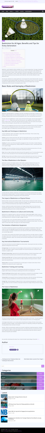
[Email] (17, 350)
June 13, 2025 (11, 413)
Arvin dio (11, 347)
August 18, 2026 (12, 398)
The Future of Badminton (9, 65)
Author (4, 66)
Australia (4, 388)
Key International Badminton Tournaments (13, 61)
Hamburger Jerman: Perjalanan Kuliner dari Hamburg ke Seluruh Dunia (11, 359)
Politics (22, 11)
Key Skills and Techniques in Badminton (12, 54)
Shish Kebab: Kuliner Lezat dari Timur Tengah (33, 359)
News (7, 11)
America (3, 377)
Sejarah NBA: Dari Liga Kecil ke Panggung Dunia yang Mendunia (21, 411)
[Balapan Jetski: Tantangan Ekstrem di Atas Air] (4, 397)
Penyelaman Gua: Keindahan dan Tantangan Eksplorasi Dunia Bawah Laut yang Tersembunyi (24, 418)
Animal (3, 381)
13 (40, 380)
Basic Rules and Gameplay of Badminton (11, 52)
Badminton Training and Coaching (11, 63)
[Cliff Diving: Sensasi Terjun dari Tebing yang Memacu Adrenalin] (4, 404)
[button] (13, 11)
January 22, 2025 (12, 420)
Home (3, 11)
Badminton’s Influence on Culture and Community (14, 58)
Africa (3, 373)
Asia (3, 384)
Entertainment (28, 11)
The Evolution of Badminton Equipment (12, 60)
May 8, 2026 (11, 405)
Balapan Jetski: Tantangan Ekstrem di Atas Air (17, 397)
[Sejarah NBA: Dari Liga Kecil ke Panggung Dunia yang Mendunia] (4, 412)
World (11, 11)
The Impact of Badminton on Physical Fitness (13, 57)
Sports (17, 11)
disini (38, 339)
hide (15, 50)
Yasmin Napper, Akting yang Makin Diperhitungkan (27, 1)
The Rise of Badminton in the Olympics (12, 55)
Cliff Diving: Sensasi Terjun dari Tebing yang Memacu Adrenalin (21, 404)
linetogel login (7, 120)
